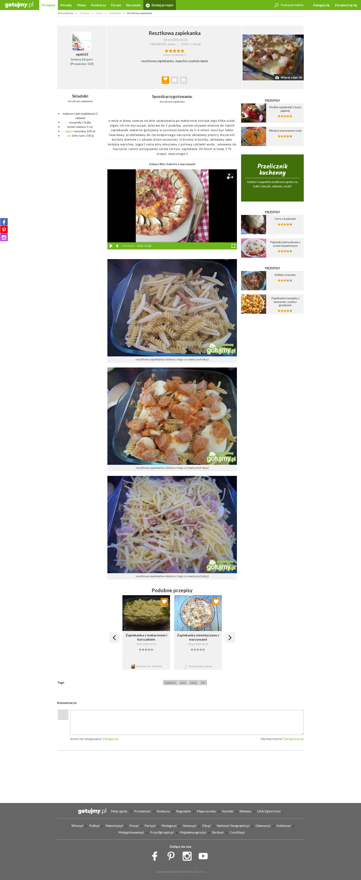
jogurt (69, 131)
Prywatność (142, 811)
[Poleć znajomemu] (174, 80)
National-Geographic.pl (233, 825)
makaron (170, 682)
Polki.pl (94, 825)
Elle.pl (206, 825)
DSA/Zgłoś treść (269, 811)
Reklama (245, 811)
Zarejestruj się (346, 5)
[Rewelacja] (182, 50)
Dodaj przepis (162, 5)
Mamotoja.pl (114, 825)
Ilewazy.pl (189, 825)
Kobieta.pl (283, 825)
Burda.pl (218, 832)
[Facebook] (4, 222)
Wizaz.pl (77, 825)
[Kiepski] (167, 50)
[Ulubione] (164, 601)
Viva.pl (134, 825)
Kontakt (227, 811)
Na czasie (133, 5)
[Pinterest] (4, 229)
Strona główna (66, 13)
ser (69, 135)
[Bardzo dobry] (178, 50)
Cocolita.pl (237, 832)
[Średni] (171, 50)
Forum (116, 5)
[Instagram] (4, 237)
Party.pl (150, 825)
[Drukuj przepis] (183, 80)
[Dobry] (175, 50)
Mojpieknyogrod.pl (193, 832)
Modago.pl (169, 825)
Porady (66, 5)
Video (81, 5)
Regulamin (183, 811)
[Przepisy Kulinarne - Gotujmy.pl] (19, 4)
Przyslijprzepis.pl (162, 832)
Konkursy (98, 5)
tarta (193, 682)
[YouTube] (205, 854)
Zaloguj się (321, 5)
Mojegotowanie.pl (131, 832)
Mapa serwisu (206, 811)
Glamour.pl (262, 825)
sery (183, 682)
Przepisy (48, 5)
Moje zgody (119, 811)
